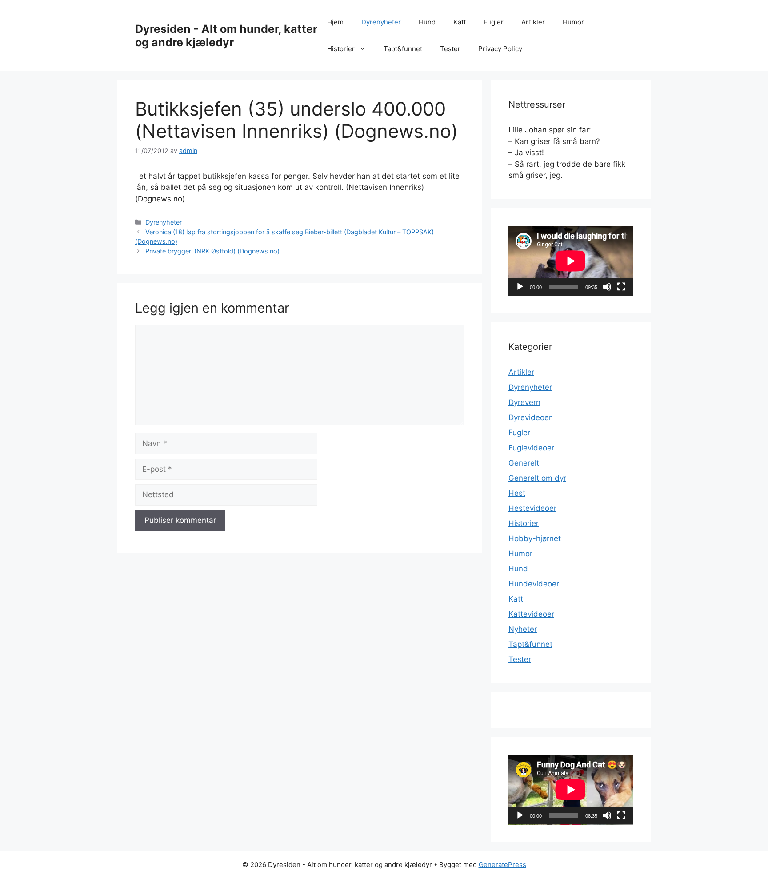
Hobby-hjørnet (534, 538)
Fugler (494, 22)
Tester (450, 48)
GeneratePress (502, 864)
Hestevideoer (532, 508)
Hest (516, 493)
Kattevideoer (531, 614)
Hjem (335, 22)
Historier (341, 48)
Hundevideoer (533, 583)
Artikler (533, 22)
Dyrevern (524, 402)
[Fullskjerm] (621, 286)
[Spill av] (520, 286)
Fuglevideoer (531, 447)
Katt (459, 22)
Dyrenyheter (381, 22)
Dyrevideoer (530, 417)
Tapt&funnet (403, 48)
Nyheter (522, 629)
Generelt (523, 462)
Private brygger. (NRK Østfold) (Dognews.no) (212, 251)
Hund (427, 22)
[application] (570, 261)
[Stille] (607, 286)
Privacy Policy (500, 48)
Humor (573, 22)
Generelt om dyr (537, 478)
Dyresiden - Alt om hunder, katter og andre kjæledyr (226, 35)
